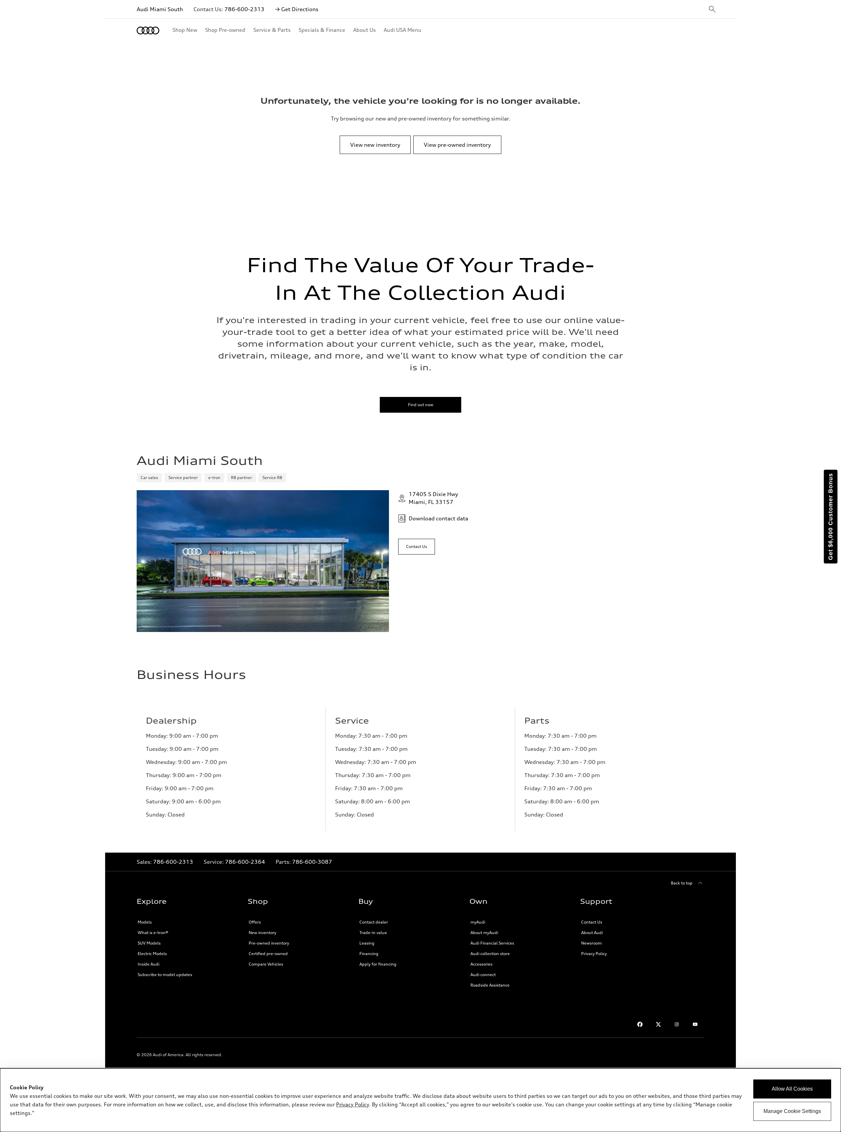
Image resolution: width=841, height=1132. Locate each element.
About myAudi (484, 932)
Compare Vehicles (266, 964)
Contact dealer (373, 922)
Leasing (367, 943)
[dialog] (420, 1100)
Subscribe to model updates (165, 974)
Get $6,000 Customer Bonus (830, 516)
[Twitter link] (658, 1024)
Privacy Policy (594, 953)
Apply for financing (378, 964)
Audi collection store (490, 953)
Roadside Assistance (490, 985)
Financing (368, 953)
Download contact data (438, 518)
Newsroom (591, 943)
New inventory (262, 932)
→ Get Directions (296, 9)
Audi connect (483, 974)
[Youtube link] (695, 1024)
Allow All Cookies (792, 1089)
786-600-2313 (244, 9)
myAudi (477, 922)
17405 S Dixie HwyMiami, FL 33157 (433, 498)
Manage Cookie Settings (792, 1111)
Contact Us (591, 922)
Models (145, 922)
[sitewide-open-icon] (712, 9)
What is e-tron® (153, 932)
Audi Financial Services (492, 943)
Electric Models (152, 953)
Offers (255, 922)
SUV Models (149, 943)
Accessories (481, 964)
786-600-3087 (312, 862)
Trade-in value (373, 932)
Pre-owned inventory (269, 943)
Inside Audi (148, 964)
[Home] (148, 30)
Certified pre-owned (268, 953)
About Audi (592, 932)
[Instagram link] (677, 1024)
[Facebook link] (640, 1024)
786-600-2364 (245, 862)
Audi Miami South (160, 9)
